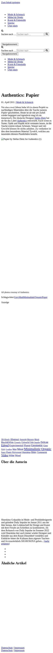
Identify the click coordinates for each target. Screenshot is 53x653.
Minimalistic (29, 297)
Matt (21, 297)
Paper (44, 297)
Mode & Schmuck (16, 14)
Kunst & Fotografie (17, 20)
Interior (11, 23)
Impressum (19, 647)
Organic (38, 297)
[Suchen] (2, 31)
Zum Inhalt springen (10, 2)
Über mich (13, 26)
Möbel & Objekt (15, 17)
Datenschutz (7, 647)
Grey (16, 297)
